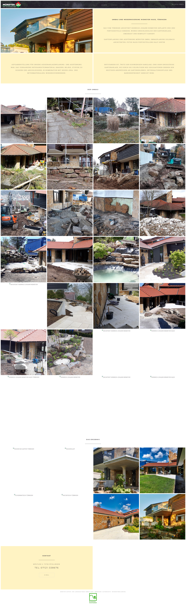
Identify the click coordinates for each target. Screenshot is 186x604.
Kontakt (114, 5)
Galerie (104, 5)
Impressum (98, 591)
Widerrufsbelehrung (119, 591)
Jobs (123, 5)
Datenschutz (107, 591)
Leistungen (93, 5)
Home (67, 5)
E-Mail (46, 575)
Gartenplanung (79, 5)
